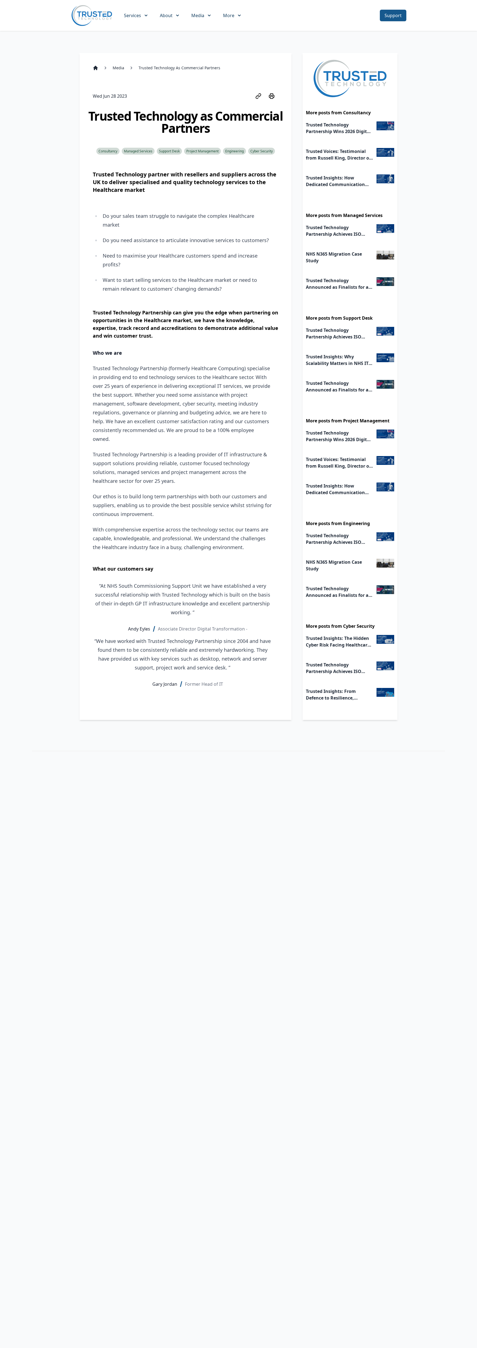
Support (393, 15)
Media (118, 67)
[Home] (95, 68)
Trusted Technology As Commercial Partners (179, 67)
